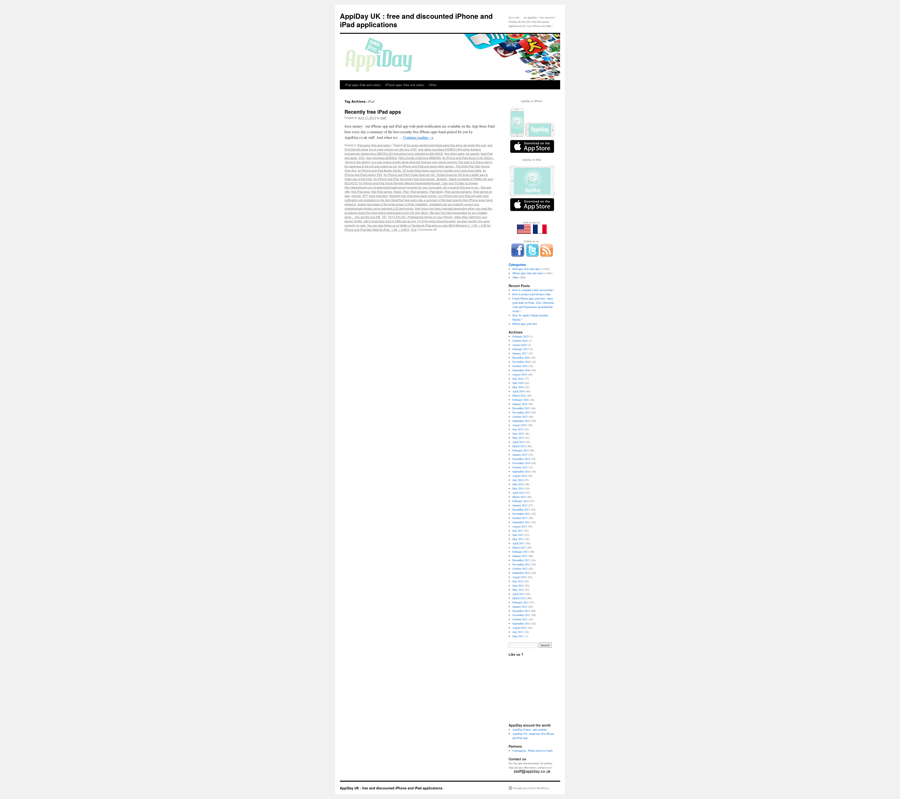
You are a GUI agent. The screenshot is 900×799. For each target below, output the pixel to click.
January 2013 (519, 556)
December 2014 (521, 459)
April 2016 (518, 391)
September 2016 (521, 370)
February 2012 (520, 602)
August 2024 (519, 345)
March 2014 (519, 497)
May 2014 (518, 488)
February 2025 (520, 336)
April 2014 (518, 492)
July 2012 (517, 581)
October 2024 (520, 340)
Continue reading (418, 137)
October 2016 (520, 366)
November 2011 (521, 615)
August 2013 (519, 526)
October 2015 (520, 416)
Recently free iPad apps (373, 111)
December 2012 (521, 560)
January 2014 (519, 505)
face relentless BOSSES (381, 158)
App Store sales (454, 153)
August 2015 (519, 425)
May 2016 (518, 387)
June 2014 (518, 484)
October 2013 (520, 518)
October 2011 (520, 619)
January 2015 (519, 454)
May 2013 (518, 539)
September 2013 (521, 522)
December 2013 (521, 509)
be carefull (472, 153)
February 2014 (520, 501)
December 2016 (521, 357)
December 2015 (521, 408)
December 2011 (521, 611)
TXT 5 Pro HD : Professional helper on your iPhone (420, 217)
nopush (356, 196)
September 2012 (521, 573)
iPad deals (436, 191)
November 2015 (521, 412)
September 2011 (521, 623)
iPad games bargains (458, 191)
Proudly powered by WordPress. (531, 788)
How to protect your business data (531, 294)
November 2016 (521, 362)
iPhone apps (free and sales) (404, 85)
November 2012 (521, 564)
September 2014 (521, 471)
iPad (406, 191)
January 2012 (519, 606)
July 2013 (517, 530)
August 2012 (519, 577)
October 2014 (520, 467)
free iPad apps (360, 191)
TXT (384, 217)
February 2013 (520, 551)
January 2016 (519, 404)
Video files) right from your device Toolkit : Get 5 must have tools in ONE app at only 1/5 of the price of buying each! (416, 219)
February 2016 (520, 399)
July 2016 (517, 378)
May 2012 (518, 589)
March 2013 (519, 547)
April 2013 (518, 543)
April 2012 (518, 594)
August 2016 (519, 374)
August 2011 (519, 627)
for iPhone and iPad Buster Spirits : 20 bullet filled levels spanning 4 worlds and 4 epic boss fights (419, 170)
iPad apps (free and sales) (363, 85)
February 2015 (520, 450)
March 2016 (519, 395)
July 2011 (517, 632)
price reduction (378, 196)
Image (397, 191)
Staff (383, 118)
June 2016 (518, 383)
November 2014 (521, 463)
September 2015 (521, 421)
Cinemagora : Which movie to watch (532, 750)
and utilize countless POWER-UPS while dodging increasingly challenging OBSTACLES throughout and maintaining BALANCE (413, 151)
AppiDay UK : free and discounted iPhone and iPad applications (416, 20)
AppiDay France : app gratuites (529, 729)
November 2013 (521, 513)
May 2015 (518, 437)
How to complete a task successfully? (533, 290)
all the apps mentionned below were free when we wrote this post (444, 145)
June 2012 (518, 585)
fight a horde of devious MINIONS (419, 158)
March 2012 (519, 598)
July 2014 (517, 480)
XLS (413, 229)
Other (432, 85)
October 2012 (520, 568)
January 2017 (519, 353)
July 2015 (517, 429)
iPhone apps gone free (524, 324)
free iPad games (381, 191)
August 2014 (519, 475)
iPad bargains (419, 191)
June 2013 (518, 535)
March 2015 (519, 446)
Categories (517, 264)
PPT (365, 196)
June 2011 (518, 636)
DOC (362, 158)
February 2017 (520, 349)
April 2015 (518, 442)
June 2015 (518, 433)
